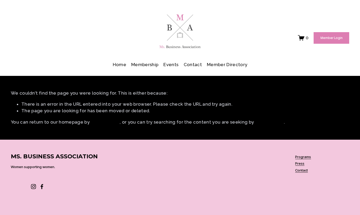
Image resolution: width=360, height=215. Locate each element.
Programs (303, 157)
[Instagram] (33, 186)
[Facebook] (42, 186)
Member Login (331, 38)
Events (170, 64)
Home (119, 64)
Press (299, 163)
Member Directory (227, 64)
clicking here (105, 122)
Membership (144, 64)
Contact (193, 64)
